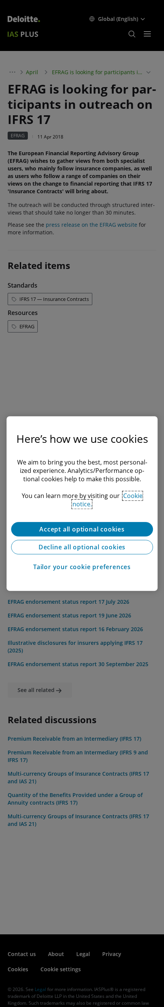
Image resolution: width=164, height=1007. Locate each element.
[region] (82, 503)
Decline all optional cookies (82, 547)
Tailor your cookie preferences (82, 567)
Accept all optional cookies (82, 529)
